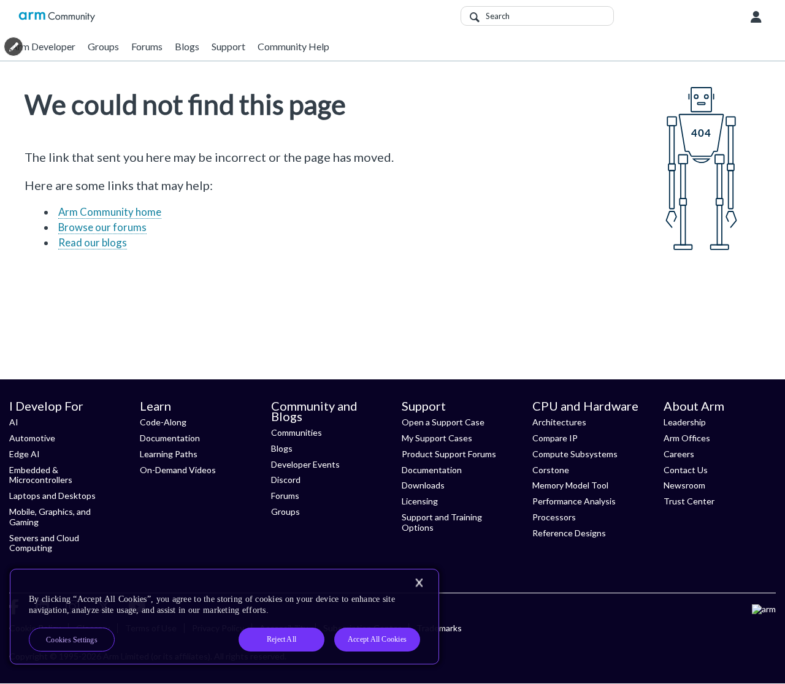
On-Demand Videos (178, 470)
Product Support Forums (449, 454)
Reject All (281, 639)
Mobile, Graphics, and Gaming (50, 516)
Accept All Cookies (377, 639)
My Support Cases (437, 438)
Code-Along (163, 422)
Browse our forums (102, 227)
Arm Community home (109, 211)
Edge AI (24, 454)
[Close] (418, 582)
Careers (679, 454)
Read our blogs (92, 242)
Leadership (685, 422)
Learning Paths (168, 454)
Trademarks (439, 628)
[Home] (56, 17)
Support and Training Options (442, 522)
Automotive (32, 438)
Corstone (550, 470)
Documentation (170, 438)
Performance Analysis (574, 501)
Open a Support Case (443, 422)
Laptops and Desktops (52, 495)
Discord (286, 479)
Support (228, 46)
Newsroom (684, 485)
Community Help (293, 46)
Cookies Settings (72, 640)
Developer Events (305, 464)
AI (13, 422)
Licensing (420, 501)
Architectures (559, 422)
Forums (147, 46)
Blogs (187, 46)
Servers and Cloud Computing (44, 543)
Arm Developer (43, 46)
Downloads (423, 485)
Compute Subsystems (575, 454)
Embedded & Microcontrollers (40, 475)
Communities (296, 432)
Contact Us (686, 470)
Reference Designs (569, 533)
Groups (103, 46)
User (756, 17)
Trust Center (689, 501)
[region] (224, 616)
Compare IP (555, 438)
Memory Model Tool (570, 485)
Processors (554, 517)
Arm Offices (687, 438)
